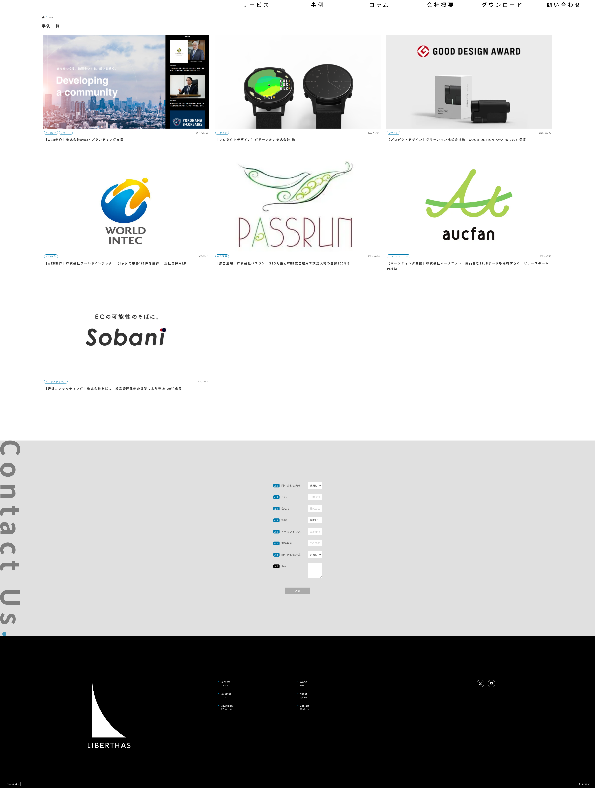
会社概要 (441, 4)
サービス (256, 4)
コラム (379, 4)
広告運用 (222, 256)
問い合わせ (564, 4)
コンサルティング (399, 256)
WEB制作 (51, 132)
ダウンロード (503, 4)
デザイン (66, 132)
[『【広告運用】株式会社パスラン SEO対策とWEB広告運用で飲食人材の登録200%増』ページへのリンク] (297, 216)
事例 (318, 4)
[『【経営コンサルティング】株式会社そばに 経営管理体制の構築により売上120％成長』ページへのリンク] (126, 341)
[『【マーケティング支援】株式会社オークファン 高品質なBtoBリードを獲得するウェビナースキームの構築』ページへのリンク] (468, 216)
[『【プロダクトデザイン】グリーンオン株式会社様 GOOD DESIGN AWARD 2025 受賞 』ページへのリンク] (468, 92)
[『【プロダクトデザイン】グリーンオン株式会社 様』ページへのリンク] (297, 92)
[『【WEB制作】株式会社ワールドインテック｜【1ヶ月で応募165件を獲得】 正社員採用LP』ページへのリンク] (126, 216)
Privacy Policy (13, 784)
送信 (297, 591)
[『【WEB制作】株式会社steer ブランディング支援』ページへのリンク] (126, 92)
